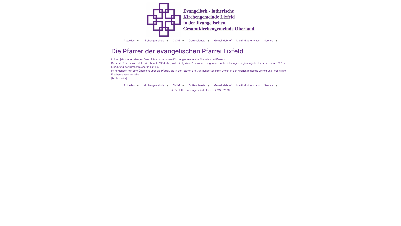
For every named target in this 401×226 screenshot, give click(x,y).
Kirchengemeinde (153, 40)
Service (268, 40)
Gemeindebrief (223, 40)
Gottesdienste (197, 40)
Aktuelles (129, 40)
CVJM (176, 40)
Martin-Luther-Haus (248, 40)
